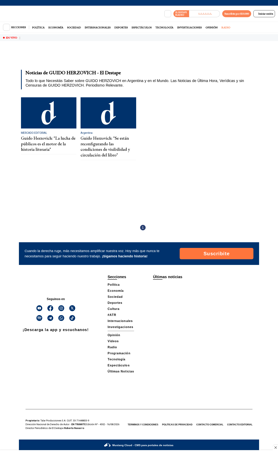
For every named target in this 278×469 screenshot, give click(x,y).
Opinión (212, 27)
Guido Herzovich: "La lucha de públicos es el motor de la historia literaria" (48, 143)
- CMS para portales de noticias (142, 445)
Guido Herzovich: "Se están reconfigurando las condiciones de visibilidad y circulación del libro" (105, 146)
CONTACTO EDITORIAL (239, 424)
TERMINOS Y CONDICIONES (143, 424)
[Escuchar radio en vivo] (204, 13)
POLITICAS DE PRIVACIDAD (177, 424)
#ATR (112, 315)
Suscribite (216, 253)
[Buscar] (167, 13)
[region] (139, 57)
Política (38, 27)
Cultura (114, 308)
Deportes (121, 27)
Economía (55, 27)
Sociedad (74, 27)
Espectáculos (142, 27)
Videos (113, 341)
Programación (119, 353)
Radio (225, 27)
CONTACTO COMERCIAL (209, 424)
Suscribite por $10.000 (236, 13)
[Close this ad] (275, 447)
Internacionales (98, 27)
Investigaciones (189, 27)
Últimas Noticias (121, 371)
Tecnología (164, 27)
